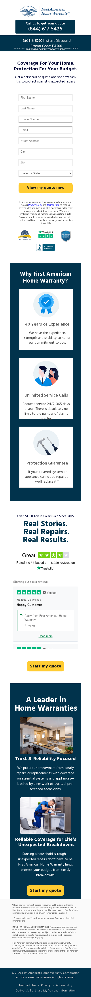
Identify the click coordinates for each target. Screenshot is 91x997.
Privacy (46, 985)
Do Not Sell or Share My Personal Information (46, 990)
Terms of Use (27, 985)
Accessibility (64, 985)
